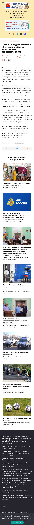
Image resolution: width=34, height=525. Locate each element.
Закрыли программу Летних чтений (16, 183)
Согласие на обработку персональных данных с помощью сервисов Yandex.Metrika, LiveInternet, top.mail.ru (17, 497)
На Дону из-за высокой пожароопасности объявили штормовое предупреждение (14, 215)
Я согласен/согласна (17, 522)
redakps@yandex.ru (17, 17)
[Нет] (32, 519)
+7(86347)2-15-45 (17, 15)
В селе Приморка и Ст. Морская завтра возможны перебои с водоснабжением (15, 287)
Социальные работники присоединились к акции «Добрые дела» (16, 386)
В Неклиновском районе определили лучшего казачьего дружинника (15, 321)
